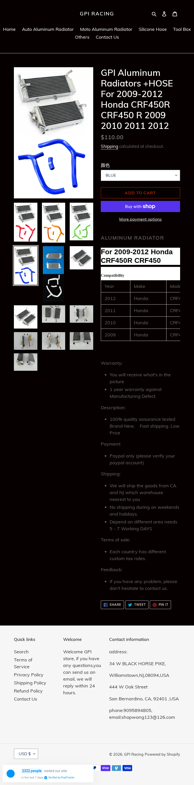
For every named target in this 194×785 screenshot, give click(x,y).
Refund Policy (28, 691)
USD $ (25, 753)
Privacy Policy (28, 675)
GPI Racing (97, 14)
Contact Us (25, 699)
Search (21, 652)
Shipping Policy (30, 683)
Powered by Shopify (162, 754)
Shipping (109, 146)
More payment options (140, 219)
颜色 (105, 165)
